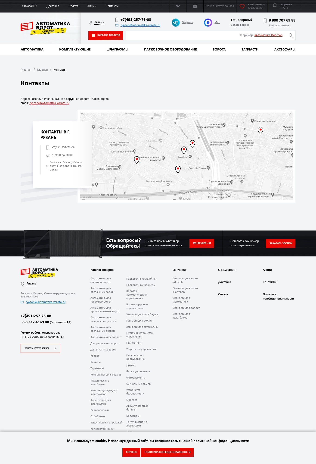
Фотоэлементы (136, 377)
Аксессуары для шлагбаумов (100, 402)
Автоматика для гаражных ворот (100, 300)
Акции (91, 6)
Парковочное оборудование (170, 49)
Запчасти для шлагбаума (142, 314)
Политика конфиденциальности (278, 296)
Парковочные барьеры (140, 285)
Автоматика (32, 49)
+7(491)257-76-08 (136, 20)
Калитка (95, 362)
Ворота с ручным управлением (137, 306)
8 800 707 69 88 (282, 20)
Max (217, 22)
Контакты (112, 6)
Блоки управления (138, 371)
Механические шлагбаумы (99, 382)
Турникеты (97, 368)
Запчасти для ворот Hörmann (185, 290)
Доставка (52, 6)
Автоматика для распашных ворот (101, 290)
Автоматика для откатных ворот (100, 280)
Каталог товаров (108, 35)
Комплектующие (75, 49)
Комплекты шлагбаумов (105, 374)
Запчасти (250, 49)
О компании (29, 6)
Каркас (94, 355)
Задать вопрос (240, 24)
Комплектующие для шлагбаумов (103, 392)
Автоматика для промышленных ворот (104, 309)
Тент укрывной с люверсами (136, 423)
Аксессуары (284, 49)
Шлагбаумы (117, 49)
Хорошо (131, 452)
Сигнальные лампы (138, 383)
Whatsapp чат (202, 243)
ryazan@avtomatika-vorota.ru (140, 25)
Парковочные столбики (141, 278)
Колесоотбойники (102, 428)
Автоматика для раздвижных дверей (103, 319)
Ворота (219, 49)
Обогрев (131, 399)
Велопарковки (99, 410)
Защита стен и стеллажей (106, 422)
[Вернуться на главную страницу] (51, 28)
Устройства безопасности (135, 391)
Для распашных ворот (104, 343)
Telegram (187, 22)
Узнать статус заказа (37, 348)
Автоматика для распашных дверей (102, 329)
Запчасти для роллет (139, 320)
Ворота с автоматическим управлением (136, 295)
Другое (130, 365)
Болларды (132, 415)
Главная (26, 70)
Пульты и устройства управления (139, 334)
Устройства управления (141, 349)
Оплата (73, 6)
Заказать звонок (279, 25)
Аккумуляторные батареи (137, 407)
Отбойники (97, 416)
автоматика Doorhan (268, 35)
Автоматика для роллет (105, 337)
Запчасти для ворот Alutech (185, 280)
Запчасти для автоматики (142, 326)
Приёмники (133, 342)
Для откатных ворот (103, 349)
